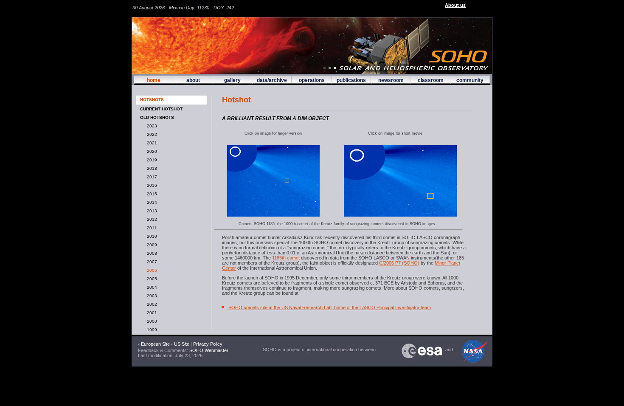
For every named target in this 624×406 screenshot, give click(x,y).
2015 (150, 194)
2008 (150, 253)
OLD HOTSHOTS (157, 117)
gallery (232, 80)
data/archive (272, 80)
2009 (150, 244)
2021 (150, 143)
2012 (150, 219)
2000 (150, 321)
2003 (150, 295)
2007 (150, 261)
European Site (155, 344)
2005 (150, 278)
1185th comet (286, 257)
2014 (150, 202)
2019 (150, 160)
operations (312, 80)
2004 (150, 287)
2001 (150, 312)
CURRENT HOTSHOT (161, 109)
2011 (150, 228)
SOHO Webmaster (208, 350)
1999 (150, 329)
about (193, 80)
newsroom (391, 80)
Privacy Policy (207, 344)
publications (351, 80)
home (153, 80)
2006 (150, 270)
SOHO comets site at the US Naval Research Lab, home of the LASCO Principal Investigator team (329, 307)
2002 (150, 304)
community (469, 80)
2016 (150, 185)
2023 (150, 126)
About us (455, 5)
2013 (150, 211)
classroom (431, 80)
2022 (150, 134)
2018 (150, 168)
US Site (181, 344)
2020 (150, 151)
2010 (150, 236)
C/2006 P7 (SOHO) (399, 262)
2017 (150, 177)
